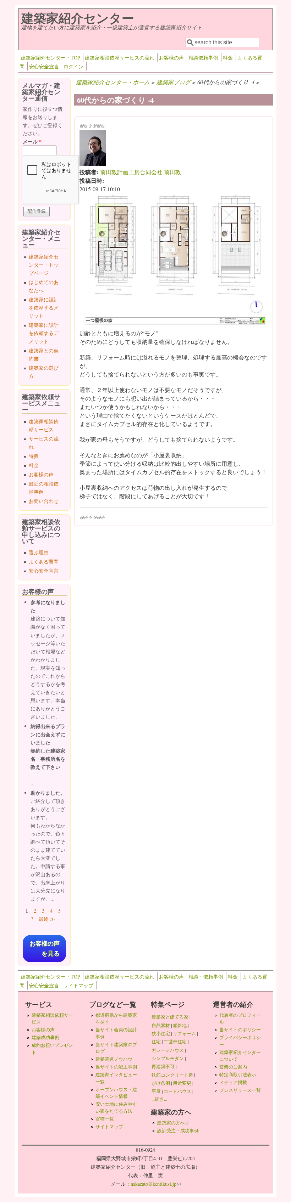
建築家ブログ (174, 82)
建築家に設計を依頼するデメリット (44, 333)
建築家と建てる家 (170, 1017)
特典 (34, 456)
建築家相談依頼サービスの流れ (119, 57)
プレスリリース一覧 (240, 1090)
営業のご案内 (233, 1067)
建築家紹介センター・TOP (50, 57)
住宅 (156, 1041)
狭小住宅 (161, 1033)
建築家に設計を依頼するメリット (44, 307)
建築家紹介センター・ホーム (113, 82)
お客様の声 (171, 57)
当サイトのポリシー (240, 1029)
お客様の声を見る (44, 948)
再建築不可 (163, 1066)
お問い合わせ (44, 501)
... (33, 783)
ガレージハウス (168, 1050)
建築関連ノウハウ (113, 1059)
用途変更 (182, 1083)
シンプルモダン (168, 1058)
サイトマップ (78, 985)
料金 (228, 57)
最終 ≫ (47, 918)
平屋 (156, 1091)
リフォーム (184, 1033)
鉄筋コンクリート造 (172, 1075)
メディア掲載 (233, 1082)
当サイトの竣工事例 (116, 1067)
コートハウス (177, 1091)
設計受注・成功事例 (178, 1130)
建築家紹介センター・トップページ (44, 264)
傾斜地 (180, 1025)
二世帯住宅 (175, 1041)
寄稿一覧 (104, 1119)
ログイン (73, 66)
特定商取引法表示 (237, 1074)
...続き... (159, 1099)
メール (32, 141)
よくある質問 (44, 561)
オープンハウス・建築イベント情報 (116, 1092)
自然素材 (161, 1025)
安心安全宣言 (44, 66)
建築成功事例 (45, 1037)
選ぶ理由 (39, 552)
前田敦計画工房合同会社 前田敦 (140, 172)
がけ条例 (161, 1083)
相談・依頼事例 (205, 976)
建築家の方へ (173, 1122)
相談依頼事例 (203, 57)
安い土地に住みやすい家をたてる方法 (116, 1107)
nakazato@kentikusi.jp (156, 1183)
